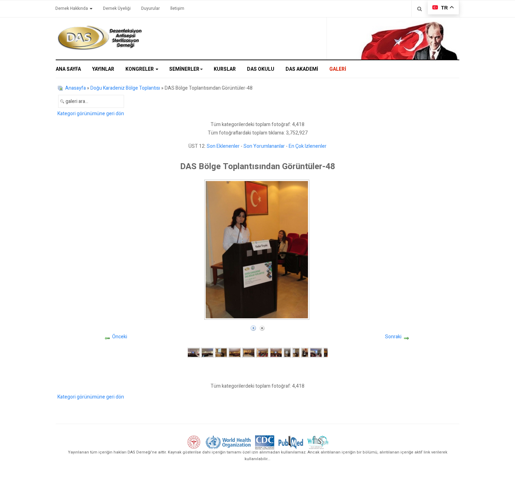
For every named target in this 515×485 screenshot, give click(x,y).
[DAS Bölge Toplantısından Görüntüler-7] (276, 352)
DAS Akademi (302, 69)
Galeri (337, 69)
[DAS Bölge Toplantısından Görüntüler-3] (221, 352)
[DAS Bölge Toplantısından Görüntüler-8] (287, 352)
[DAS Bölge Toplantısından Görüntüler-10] (305, 352)
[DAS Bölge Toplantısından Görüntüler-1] (193, 352)
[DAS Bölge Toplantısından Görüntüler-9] (296, 352)
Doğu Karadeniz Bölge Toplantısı (125, 88)
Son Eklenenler (223, 146)
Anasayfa (75, 88)
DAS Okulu (260, 69)
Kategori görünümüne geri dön (90, 113)
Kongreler (140, 69)
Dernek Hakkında (72, 8)
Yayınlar (103, 69)
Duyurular (150, 8)
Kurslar (225, 69)
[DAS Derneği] (99, 38)
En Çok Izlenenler (308, 146)
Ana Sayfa (68, 69)
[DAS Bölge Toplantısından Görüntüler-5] (248, 352)
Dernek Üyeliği (117, 8)
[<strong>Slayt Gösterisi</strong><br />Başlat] (253, 326)
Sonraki (393, 336)
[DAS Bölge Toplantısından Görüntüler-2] (207, 352)
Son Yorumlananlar (264, 146)
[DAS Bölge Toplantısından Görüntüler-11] (316, 352)
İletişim (177, 8)
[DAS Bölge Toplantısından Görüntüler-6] (262, 352)
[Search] (419, 8)
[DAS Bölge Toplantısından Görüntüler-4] (234, 352)
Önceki (119, 336)
